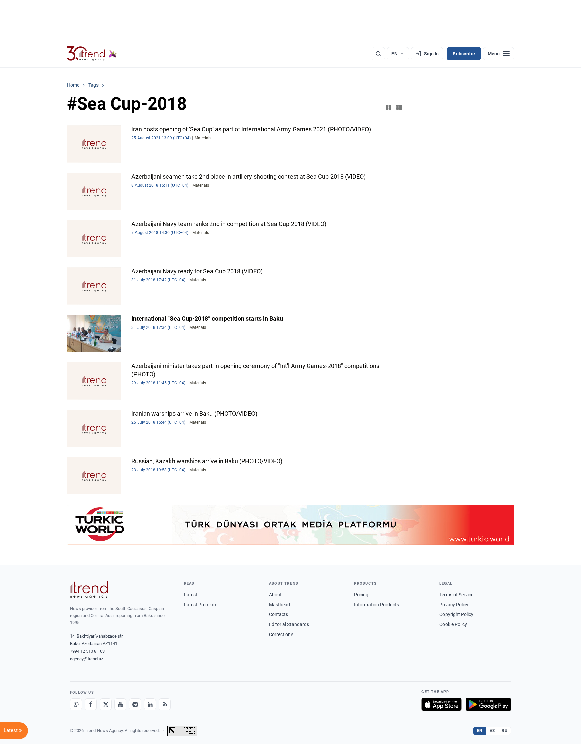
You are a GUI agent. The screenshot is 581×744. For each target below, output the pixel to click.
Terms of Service (456, 594)
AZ (492, 730)
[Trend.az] (92, 53)
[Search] (378, 53)
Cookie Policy (453, 624)
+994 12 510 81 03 (87, 651)
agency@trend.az (86, 658)
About (275, 594)
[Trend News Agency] (89, 589)
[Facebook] (91, 704)
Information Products (376, 604)
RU (504, 730)
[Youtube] (120, 704)
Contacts (278, 614)
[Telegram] (135, 704)
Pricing (361, 594)
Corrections (281, 634)
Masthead (279, 604)
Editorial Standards (289, 624)
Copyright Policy (456, 614)
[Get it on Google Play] (488, 704)
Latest (190, 594)
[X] (106, 704)
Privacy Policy (453, 604)
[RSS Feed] (165, 704)
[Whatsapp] (76, 704)
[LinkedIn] (150, 704)
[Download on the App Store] (441, 704)
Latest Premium (200, 604)
